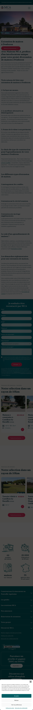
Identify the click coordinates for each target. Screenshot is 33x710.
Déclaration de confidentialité (21, 708)
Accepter (16, 696)
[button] (30, 681)
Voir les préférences (16, 704)
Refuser (16, 700)
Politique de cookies (10, 708)
